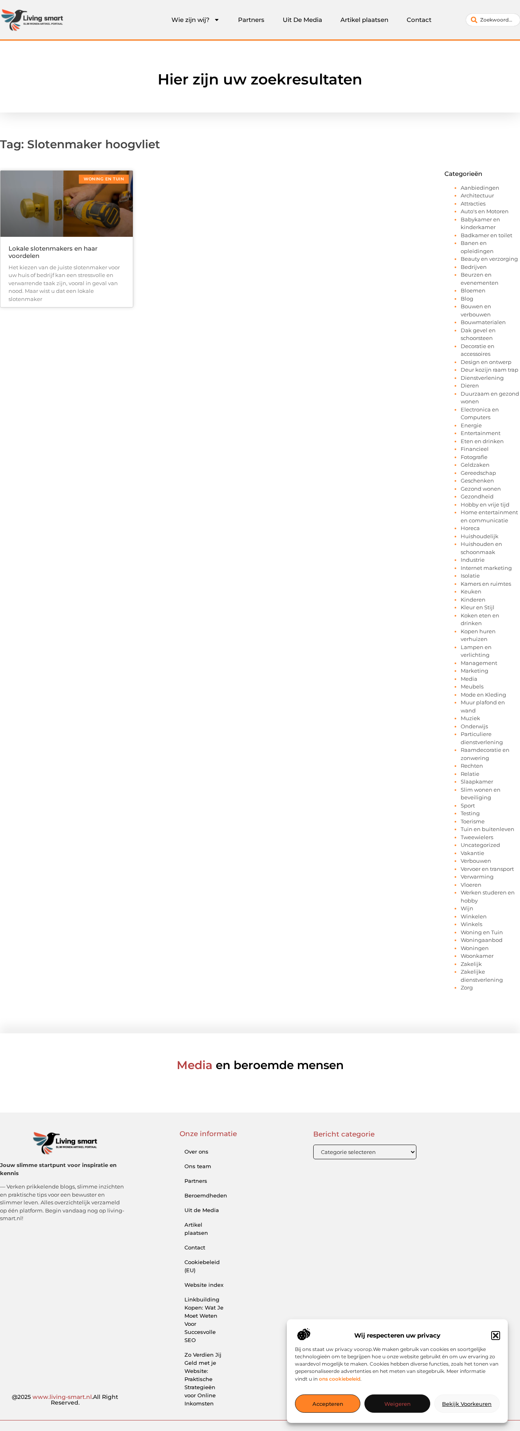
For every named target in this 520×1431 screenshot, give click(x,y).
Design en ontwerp (486, 362)
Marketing (474, 670)
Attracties (473, 203)
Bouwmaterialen (483, 322)
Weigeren (397, 1404)
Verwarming (477, 876)
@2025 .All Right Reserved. (65, 1400)
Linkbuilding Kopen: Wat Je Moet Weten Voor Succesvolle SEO (203, 1319)
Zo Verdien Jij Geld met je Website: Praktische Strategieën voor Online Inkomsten (202, 1379)
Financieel (475, 449)
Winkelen (474, 916)
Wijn (467, 908)
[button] (496, 1335)
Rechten (472, 765)
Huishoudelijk (479, 536)
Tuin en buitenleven (487, 829)
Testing (470, 813)
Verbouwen (476, 860)
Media (469, 678)
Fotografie (474, 457)
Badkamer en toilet (486, 235)
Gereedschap (478, 473)
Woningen (475, 948)
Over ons (196, 1151)
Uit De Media (302, 20)
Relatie (470, 774)
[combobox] (493, 20)
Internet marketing (486, 568)
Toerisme (473, 821)
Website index (203, 1285)
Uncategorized (480, 845)
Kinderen (473, 599)
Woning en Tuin (482, 932)
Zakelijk (471, 964)
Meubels (472, 686)
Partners (251, 20)
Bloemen (473, 290)
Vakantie (472, 853)
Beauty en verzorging (489, 258)
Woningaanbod (482, 940)
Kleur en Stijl (477, 607)
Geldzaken (475, 464)
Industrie (473, 559)
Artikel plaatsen (364, 20)
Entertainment (480, 433)
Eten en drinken (482, 441)
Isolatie (470, 575)
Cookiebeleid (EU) (202, 1266)
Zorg (467, 987)
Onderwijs (474, 726)
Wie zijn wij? (190, 20)
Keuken (471, 591)
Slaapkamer (477, 781)
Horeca (470, 528)
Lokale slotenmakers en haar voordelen (53, 252)
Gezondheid (477, 496)
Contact (419, 20)
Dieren (470, 385)
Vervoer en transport (487, 869)
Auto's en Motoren (485, 211)
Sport (468, 805)
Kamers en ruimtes (486, 583)
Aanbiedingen (480, 187)
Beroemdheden (205, 1195)
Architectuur (477, 195)
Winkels (471, 924)
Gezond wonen (481, 488)
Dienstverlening (482, 378)
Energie (471, 425)
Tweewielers (477, 837)
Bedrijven (474, 267)
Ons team (197, 1166)
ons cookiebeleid (339, 1379)
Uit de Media (201, 1210)
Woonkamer (477, 956)
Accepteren (327, 1404)
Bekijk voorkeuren (467, 1404)
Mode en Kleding (483, 694)
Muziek (470, 718)
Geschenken (477, 480)
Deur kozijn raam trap (489, 369)
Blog (467, 298)
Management (479, 663)
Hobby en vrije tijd (485, 504)
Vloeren (471, 884)
